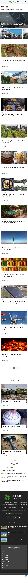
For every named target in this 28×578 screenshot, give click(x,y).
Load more (14, 460)
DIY (2, 563)
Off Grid (4, 58)
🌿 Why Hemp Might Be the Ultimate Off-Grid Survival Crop (13, 473)
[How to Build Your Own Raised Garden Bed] (14, 443)
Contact (18, 574)
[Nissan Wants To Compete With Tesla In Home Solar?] (14, 77)
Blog (3, 551)
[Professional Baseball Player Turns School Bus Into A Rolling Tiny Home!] (14, 104)
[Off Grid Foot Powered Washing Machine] (14, 418)
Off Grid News (5, 66)
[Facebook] (8, 517)
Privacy (9, 574)
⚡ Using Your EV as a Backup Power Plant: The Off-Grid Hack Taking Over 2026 (13, 477)
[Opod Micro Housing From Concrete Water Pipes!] (14, 184)
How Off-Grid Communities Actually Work (9, 470)
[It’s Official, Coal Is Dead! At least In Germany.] (14, 344)
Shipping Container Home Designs (15, 539)
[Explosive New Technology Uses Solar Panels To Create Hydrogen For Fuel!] (14, 291)
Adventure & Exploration (9, 9)
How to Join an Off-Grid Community (8, 467)
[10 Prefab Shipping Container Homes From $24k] (4, 534)
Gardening (4, 567)
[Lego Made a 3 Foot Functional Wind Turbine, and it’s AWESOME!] (14, 317)
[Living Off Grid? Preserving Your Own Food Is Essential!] (14, 264)
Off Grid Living (6, 430)
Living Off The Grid (6, 557)
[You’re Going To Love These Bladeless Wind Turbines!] (14, 237)
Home (2, 5)
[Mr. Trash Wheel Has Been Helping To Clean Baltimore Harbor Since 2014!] (14, 393)
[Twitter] (19, 517)
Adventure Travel (18, 9)
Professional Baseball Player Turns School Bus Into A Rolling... (12, 115)
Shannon (5, 455)
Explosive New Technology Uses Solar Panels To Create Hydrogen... (13, 302)
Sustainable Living (5, 561)
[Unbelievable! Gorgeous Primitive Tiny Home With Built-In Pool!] (14, 211)
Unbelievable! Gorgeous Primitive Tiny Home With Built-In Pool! (13, 222)
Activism (2, 9)
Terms (14, 574)
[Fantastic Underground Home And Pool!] (14, 50)
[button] (26, 2)
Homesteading (5, 559)
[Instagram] (12, 517)
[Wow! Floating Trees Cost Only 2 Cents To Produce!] (14, 131)
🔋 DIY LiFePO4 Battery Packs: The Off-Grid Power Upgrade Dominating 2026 (13, 481)
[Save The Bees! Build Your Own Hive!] (14, 157)
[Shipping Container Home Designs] (4, 540)
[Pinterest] (15, 517)
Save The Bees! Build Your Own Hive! (13, 167)
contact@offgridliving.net (16, 513)
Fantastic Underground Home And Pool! (14, 60)
